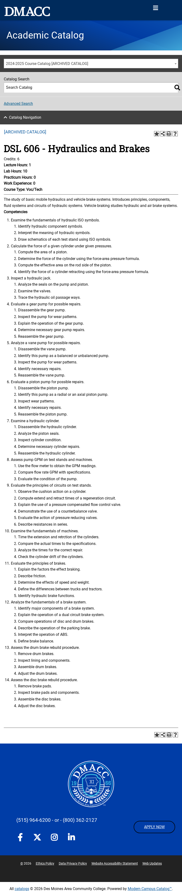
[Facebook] (20, 838)
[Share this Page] (162, 133)
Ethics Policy (45, 863)
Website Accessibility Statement (114, 863)
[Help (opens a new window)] (175, 133)
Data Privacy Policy (73, 863)
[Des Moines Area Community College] (27, 11)
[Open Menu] (155, 8)
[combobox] (91, 63)
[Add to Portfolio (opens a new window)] (156, 133)
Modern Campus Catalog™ (150, 888)
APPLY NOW (154, 827)
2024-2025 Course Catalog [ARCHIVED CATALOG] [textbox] (47, 63)
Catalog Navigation (25, 117)
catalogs (22, 888)
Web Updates (152, 863)
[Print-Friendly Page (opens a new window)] (169, 133)
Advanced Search (18, 103)
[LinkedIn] (71, 838)
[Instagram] (54, 838)
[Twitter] (37, 837)
